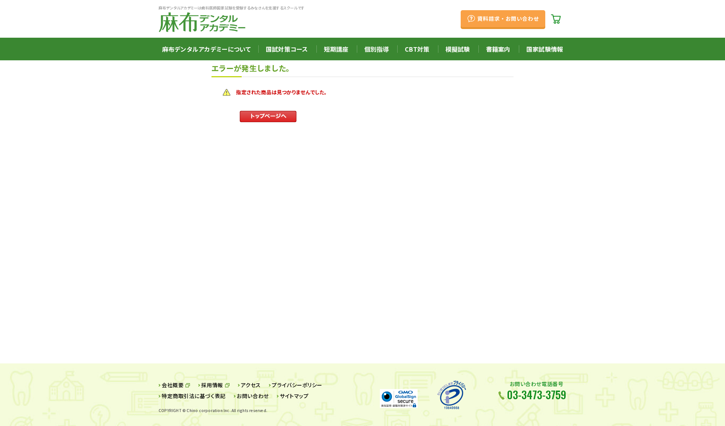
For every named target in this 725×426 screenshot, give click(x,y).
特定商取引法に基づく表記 (194, 396)
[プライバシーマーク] (452, 395)
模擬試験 (458, 49)
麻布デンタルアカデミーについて (206, 49)
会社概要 (173, 385)
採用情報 (212, 385)
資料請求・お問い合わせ (508, 18)
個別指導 (376, 49)
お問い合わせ (252, 396)
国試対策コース (287, 49)
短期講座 (336, 49)
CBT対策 (417, 49)
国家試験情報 (544, 49)
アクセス (251, 385)
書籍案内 (498, 49)
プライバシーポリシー (297, 385)
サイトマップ (294, 396)
